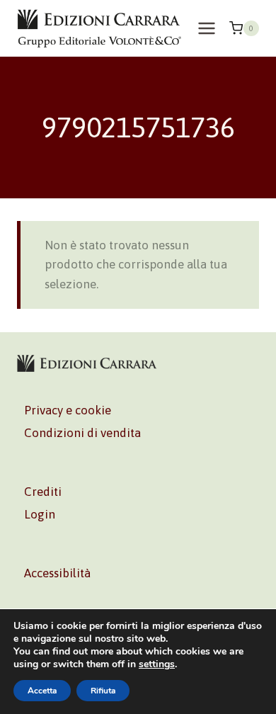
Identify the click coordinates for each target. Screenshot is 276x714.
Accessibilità (57, 573)
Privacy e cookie (67, 410)
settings (157, 664)
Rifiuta (103, 690)
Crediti (43, 491)
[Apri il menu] (206, 28)
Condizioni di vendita (82, 433)
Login (39, 514)
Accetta (42, 690)
